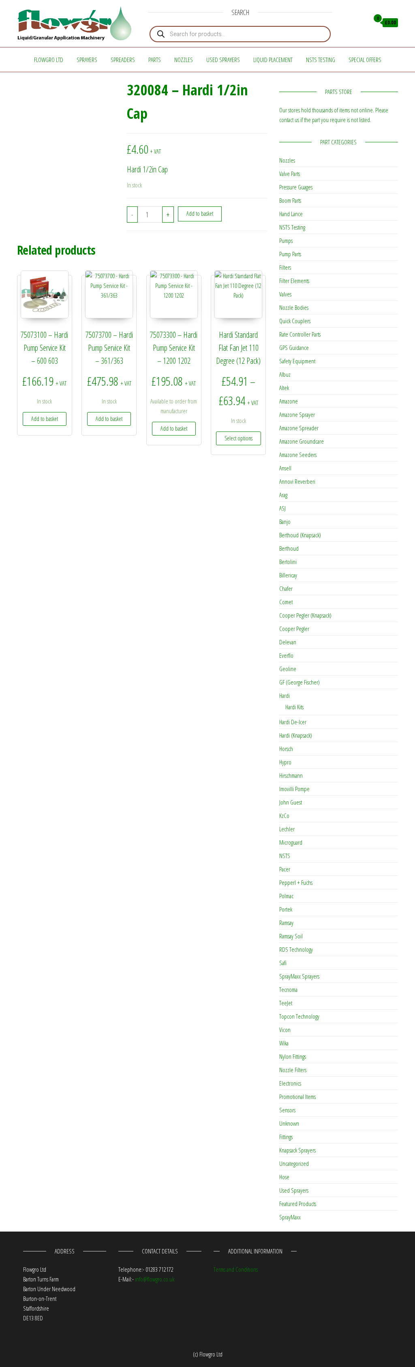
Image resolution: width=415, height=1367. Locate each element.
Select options (238, 438)
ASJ (282, 508)
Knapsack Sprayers (297, 1150)
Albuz (285, 374)
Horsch (286, 749)
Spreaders (123, 60)
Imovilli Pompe (294, 789)
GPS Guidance (294, 347)
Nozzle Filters (292, 1070)
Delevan (287, 642)
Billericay (288, 575)
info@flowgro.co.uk (154, 1279)
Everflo (286, 655)
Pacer (284, 869)
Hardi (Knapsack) (295, 735)
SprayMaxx (290, 1217)
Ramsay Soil (291, 936)
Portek (285, 909)
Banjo (285, 521)
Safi (283, 963)
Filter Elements (294, 281)
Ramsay (286, 922)
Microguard (290, 842)
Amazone (288, 401)
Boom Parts (290, 200)
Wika (284, 1043)
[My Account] (360, 23)
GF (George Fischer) (299, 682)
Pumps (286, 240)
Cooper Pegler (294, 628)
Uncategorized (294, 1163)
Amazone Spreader (299, 428)
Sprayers (87, 60)
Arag (283, 495)
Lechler (287, 829)
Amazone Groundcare (301, 441)
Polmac (286, 896)
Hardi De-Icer (292, 722)
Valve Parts (289, 174)
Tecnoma (288, 989)
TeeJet (285, 1003)
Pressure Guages (295, 187)
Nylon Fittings (292, 1056)
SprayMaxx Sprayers (299, 976)
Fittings (286, 1137)
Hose (284, 1177)
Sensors (287, 1110)
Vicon (285, 1030)
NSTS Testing (320, 60)
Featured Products (297, 1204)
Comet (286, 602)
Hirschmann (291, 775)
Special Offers (365, 60)
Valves (285, 294)
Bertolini (288, 562)
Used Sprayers (223, 60)
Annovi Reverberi (297, 481)
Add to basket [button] (44, 419)
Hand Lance (291, 214)
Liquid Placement (273, 60)
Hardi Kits (294, 707)
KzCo (284, 815)
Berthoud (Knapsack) (300, 535)
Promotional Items (297, 1096)
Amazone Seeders (298, 455)
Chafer (286, 588)
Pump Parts (290, 254)
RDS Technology (296, 949)
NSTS (284, 856)
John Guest (290, 802)
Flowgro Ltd (48, 60)
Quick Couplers (294, 321)
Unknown (289, 1123)
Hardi (284, 695)
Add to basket (199, 213)
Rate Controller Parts (300, 334)
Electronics (290, 1083)
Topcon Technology (299, 1016)
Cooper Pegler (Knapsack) (305, 615)
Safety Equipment (297, 361)
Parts (154, 60)
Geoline (287, 669)
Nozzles (183, 60)
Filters (285, 267)
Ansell (285, 468)
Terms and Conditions (236, 1269)
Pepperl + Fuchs (295, 882)
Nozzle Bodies (293, 307)
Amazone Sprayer (297, 414)
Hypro (285, 762)
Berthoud (289, 548)
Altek (284, 388)
